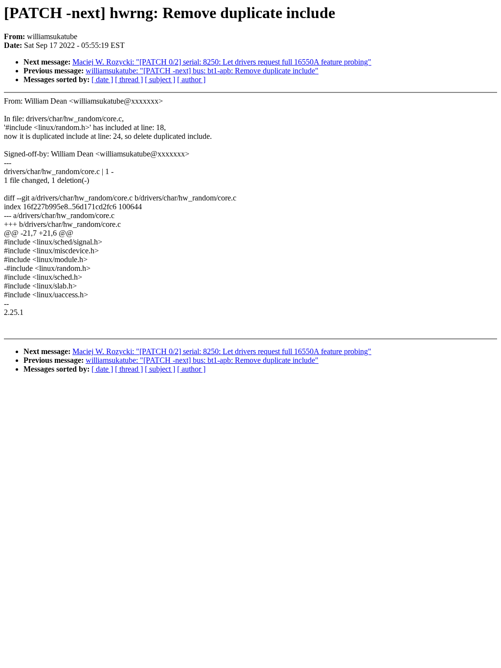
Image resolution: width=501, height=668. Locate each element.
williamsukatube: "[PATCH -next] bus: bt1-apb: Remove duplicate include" (202, 71)
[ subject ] (160, 79)
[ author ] (191, 79)
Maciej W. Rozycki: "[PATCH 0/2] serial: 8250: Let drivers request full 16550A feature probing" (221, 62)
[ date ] (102, 79)
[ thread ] (129, 79)
